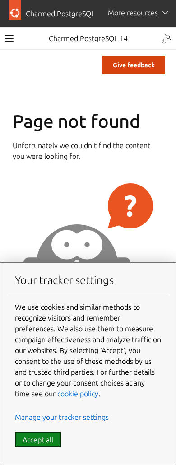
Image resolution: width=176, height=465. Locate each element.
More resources (133, 13)
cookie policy (77, 394)
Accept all (38, 440)
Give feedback (134, 65)
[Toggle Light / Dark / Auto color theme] (167, 38)
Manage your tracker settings (62, 417)
